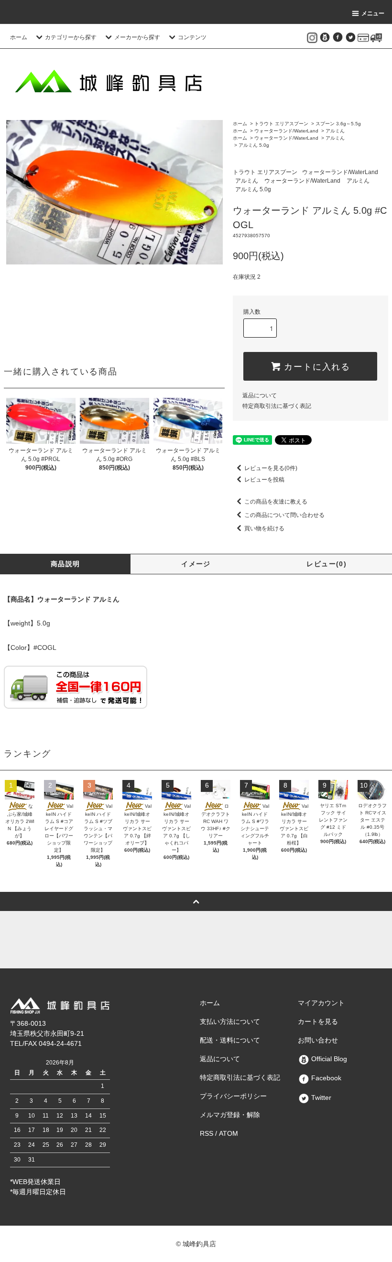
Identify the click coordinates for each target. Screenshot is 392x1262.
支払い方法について (230, 1021)
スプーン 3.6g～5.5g (338, 123)
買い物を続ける (264, 528)
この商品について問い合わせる (284, 515)
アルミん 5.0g (254, 145)
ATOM (228, 1133)
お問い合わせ (318, 1040)
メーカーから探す (137, 37)
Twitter (320, 1097)
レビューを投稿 (264, 479)
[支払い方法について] (363, 37)
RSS (206, 1133)
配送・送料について (230, 1040)
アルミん (335, 130)
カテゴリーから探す (71, 37)
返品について (259, 395)
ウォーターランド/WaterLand (286, 130)
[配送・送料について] (376, 37)
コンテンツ (192, 37)
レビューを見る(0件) (270, 468)
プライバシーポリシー (233, 1096)
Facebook (325, 1078)
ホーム (18, 37)
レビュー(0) (326, 564)
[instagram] (312, 37)
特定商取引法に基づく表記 (276, 406)
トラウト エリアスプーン (281, 123)
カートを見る (318, 1021)
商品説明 (65, 564)
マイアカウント (321, 1003)
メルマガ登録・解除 (230, 1115)
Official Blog (328, 1059)
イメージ (196, 564)
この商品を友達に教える (275, 501)
